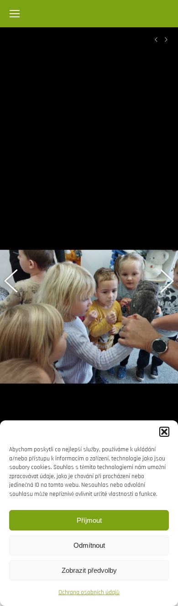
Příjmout (89, 520)
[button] (164, 431)
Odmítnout (89, 545)
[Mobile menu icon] (14, 13)
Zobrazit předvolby (89, 570)
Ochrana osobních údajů (89, 592)
